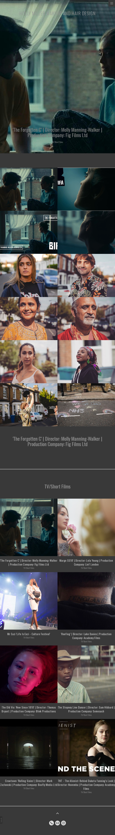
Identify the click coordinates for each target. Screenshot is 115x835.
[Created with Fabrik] (1, 820)
